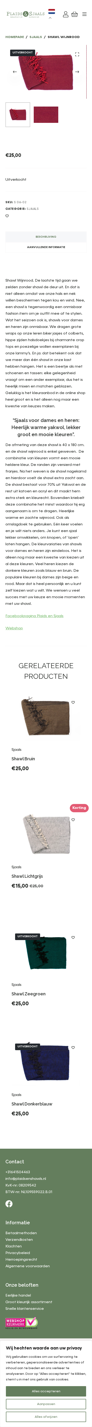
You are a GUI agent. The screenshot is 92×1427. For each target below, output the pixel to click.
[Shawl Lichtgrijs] (46, 835)
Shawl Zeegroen (29, 993)
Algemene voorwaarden (27, 1266)
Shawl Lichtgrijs (27, 876)
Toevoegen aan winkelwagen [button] (46, 784)
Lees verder (28, 1016)
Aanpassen (46, 1404)
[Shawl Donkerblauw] (46, 1063)
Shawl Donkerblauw (32, 1103)
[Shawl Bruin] (46, 718)
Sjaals (33, 209)
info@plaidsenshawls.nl (25, 1179)
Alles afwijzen (46, 1416)
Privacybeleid (17, 1253)
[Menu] (84, 14)
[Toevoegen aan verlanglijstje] (7, 215)
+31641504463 (17, 1172)
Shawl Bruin (23, 758)
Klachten (13, 1246)
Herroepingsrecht (21, 1260)
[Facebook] (9, 1203)
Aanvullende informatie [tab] (46, 247)
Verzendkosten (19, 1240)
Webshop (14, 628)
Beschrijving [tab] (46, 237)
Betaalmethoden (21, 1233)
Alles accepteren (46, 1391)
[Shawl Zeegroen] (46, 953)
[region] (46, 1384)
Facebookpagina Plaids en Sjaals (34, 616)
